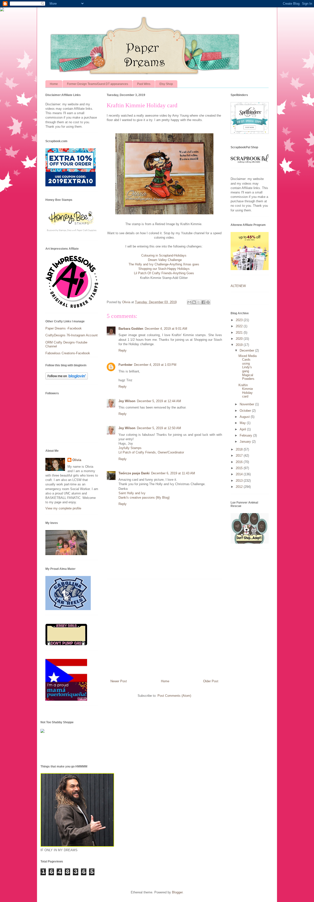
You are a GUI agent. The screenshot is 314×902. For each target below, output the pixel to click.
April (243, 429)
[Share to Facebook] (203, 302)
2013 (240, 480)
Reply (122, 350)
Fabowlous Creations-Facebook (67, 353)
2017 (240, 455)
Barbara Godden (130, 328)
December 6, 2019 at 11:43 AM (173, 473)
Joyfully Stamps (130, 448)
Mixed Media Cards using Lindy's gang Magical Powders (247, 367)
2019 (240, 345)
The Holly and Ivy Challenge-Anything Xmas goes (164, 264)
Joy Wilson (126, 401)
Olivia (76, 460)
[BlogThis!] (194, 302)
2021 (240, 332)
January (246, 441)
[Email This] (189, 302)
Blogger (177, 892)
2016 (240, 462)
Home (54, 84)
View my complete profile (63, 508)
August (245, 417)
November (247, 404)
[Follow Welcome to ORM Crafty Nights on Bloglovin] (66, 378)
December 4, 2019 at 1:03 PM (155, 365)
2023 (240, 320)
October (246, 410)
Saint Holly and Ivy (131, 493)
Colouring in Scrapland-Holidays (164, 255)
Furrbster (125, 365)
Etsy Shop (166, 84)
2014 (240, 474)
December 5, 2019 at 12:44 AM (159, 401)
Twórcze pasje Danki (134, 473)
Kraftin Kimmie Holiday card (245, 390)
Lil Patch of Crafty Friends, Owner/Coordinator (151, 452)
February (246, 435)
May (243, 423)
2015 (240, 468)
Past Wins (143, 84)
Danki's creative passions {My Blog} (144, 497)
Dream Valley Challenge (165, 260)
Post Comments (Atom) (174, 695)
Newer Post (118, 681)
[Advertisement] (164, 627)
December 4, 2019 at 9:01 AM (166, 328)
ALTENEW (238, 286)
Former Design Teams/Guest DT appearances (97, 84)
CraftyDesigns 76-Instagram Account (71, 335)
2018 (240, 449)
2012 (240, 487)
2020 (240, 339)
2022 (240, 326)
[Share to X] (198, 302)
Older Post (210, 681)
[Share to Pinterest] (208, 302)
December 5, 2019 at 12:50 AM (159, 428)
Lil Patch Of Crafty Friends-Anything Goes (164, 273)
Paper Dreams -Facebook (63, 328)
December (247, 350)
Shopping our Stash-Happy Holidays (164, 269)
